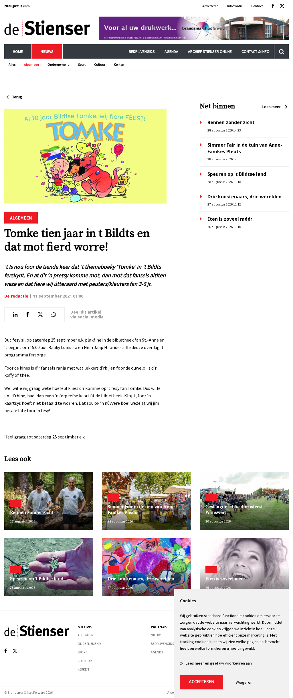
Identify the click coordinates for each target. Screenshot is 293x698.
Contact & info (255, 51)
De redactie (16, 296)
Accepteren (201, 682)
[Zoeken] (281, 51)
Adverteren (210, 6)
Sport (82, 64)
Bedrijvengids (142, 51)
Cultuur (99, 64)
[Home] (47, 28)
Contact (257, 6)
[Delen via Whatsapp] (53, 315)
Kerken (119, 64)
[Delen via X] (40, 315)
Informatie (235, 6)
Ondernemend (58, 64)
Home (18, 51)
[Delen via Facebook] (27, 315)
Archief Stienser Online (210, 51)
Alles (12, 64)
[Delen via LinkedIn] (15, 315)
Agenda (171, 51)
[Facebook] (273, 6)
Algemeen (31, 64)
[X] (282, 6)
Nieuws (47, 51)
